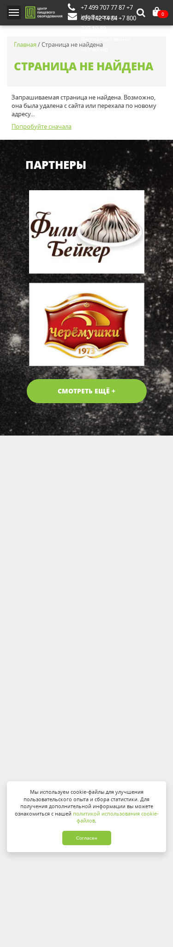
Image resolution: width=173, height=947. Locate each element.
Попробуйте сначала (42, 127)
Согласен (86, 838)
